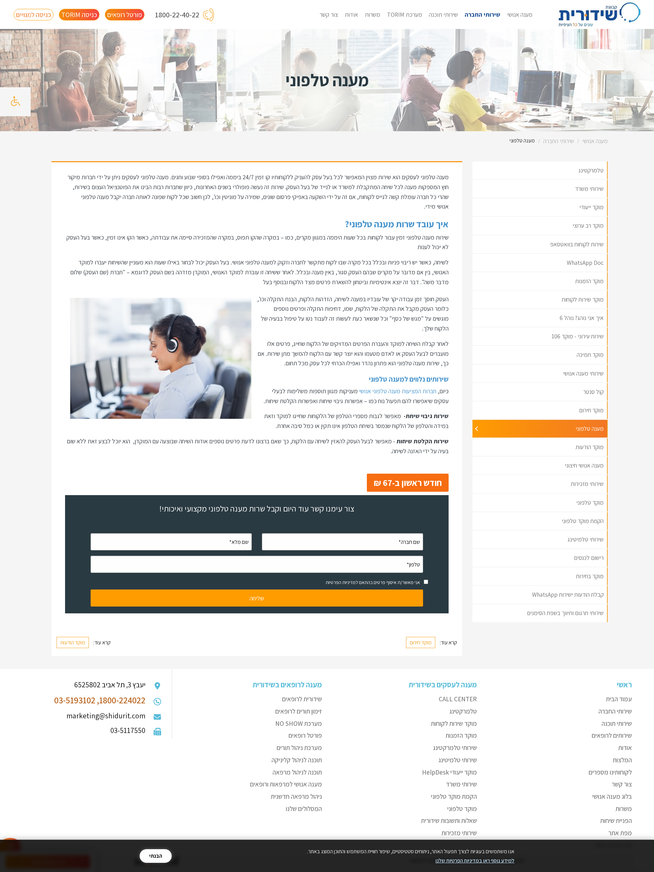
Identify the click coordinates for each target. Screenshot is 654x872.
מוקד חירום (591, 410)
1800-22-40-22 (177, 14)
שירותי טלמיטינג (585, 539)
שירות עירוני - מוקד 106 (577, 336)
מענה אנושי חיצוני (584, 465)
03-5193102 (74, 700)
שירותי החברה (482, 14)
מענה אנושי (519, 14)
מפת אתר (620, 832)
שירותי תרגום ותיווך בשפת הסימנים (565, 613)
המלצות (622, 759)
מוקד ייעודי (591, 207)
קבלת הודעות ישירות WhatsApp (568, 594)
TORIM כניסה (79, 14)
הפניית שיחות (616, 820)
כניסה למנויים (33, 14)
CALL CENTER (458, 698)
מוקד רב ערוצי (588, 225)
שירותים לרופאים (612, 735)
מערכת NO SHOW (298, 723)
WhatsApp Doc (585, 262)
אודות (351, 14)
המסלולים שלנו (304, 808)
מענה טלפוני (590, 428)
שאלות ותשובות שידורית (449, 820)
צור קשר (329, 14)
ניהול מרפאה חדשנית (296, 796)
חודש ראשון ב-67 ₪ (408, 482)
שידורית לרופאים (302, 698)
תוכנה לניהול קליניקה (296, 759)
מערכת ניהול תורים (299, 747)
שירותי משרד (589, 189)
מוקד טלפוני (590, 502)
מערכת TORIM (404, 14)
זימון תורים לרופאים (298, 711)
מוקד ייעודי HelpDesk (449, 772)
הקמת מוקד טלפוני (583, 521)
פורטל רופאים (124, 14)
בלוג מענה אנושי (612, 796)
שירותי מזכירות (587, 484)
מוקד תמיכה (590, 354)
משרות (372, 14)
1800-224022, (121, 700)
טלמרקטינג (591, 170)
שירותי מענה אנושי (583, 373)
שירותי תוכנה (443, 14)
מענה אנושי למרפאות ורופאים (286, 784)
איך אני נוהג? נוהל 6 (582, 318)
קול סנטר (593, 392)
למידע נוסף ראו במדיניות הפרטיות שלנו (474, 860)
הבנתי (155, 855)
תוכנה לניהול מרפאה (297, 772)
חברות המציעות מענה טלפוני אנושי (397, 391)
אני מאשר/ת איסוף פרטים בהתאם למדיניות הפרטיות (373, 582)
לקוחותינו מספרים (610, 772)
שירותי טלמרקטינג (455, 747)
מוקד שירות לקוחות (583, 299)
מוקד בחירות (590, 576)
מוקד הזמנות (589, 281)
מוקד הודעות (590, 447)
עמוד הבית (619, 698)
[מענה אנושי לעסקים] (599, 14)
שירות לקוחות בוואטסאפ (577, 244)
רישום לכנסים (589, 558)
